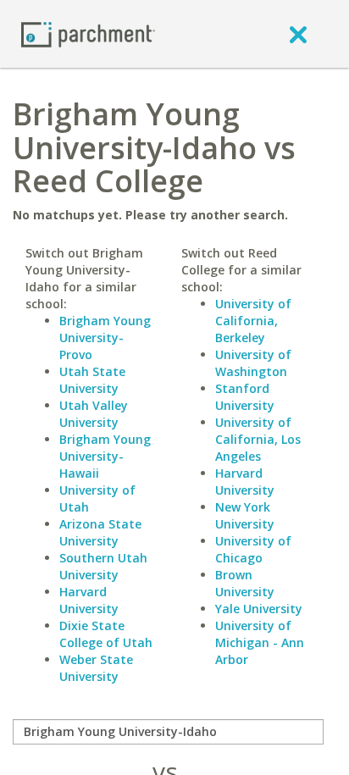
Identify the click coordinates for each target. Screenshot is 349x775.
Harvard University (89, 600)
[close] (298, 34)
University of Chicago (253, 549)
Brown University (244, 583)
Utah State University (92, 379)
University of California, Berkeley (253, 321)
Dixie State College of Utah (105, 633)
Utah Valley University (93, 413)
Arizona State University (100, 532)
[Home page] (88, 33)
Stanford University (244, 396)
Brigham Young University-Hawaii (105, 456)
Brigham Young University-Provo (105, 338)
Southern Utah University (103, 566)
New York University (244, 515)
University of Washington (253, 362)
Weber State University (96, 667)
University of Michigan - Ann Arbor (259, 642)
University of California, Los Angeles (258, 439)
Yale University (258, 609)
